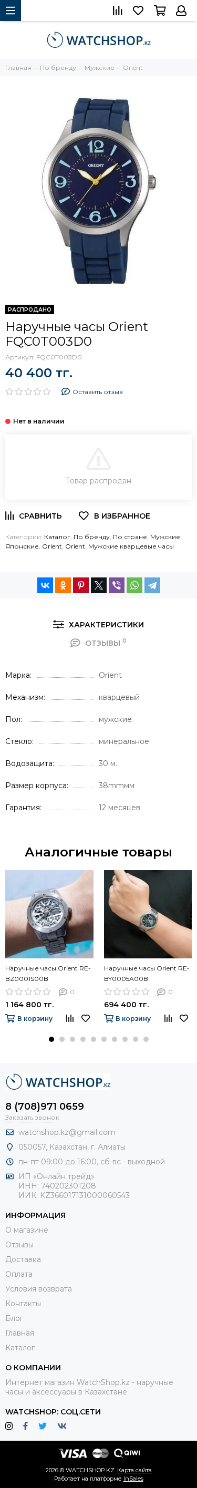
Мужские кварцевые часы (131, 546)
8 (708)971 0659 (44, 1106)
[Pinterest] (81, 585)
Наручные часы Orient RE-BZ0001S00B (48, 973)
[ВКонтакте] (45, 585)
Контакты (23, 1303)
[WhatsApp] (134, 585)
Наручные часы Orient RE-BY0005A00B (147, 973)
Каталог (57, 537)
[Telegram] (152, 585)
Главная (19, 1333)
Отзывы (19, 1244)
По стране (130, 537)
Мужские (165, 537)
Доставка (23, 1259)
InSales (133, 1478)
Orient (52, 546)
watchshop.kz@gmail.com (67, 1132)
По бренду (92, 537)
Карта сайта (134, 1470)
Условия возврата (38, 1289)
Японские (22, 546)
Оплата (19, 1274)
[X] (99, 585)
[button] (51, 1039)
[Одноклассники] (63, 585)
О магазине (26, 1230)
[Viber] (117, 585)
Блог (14, 1318)
